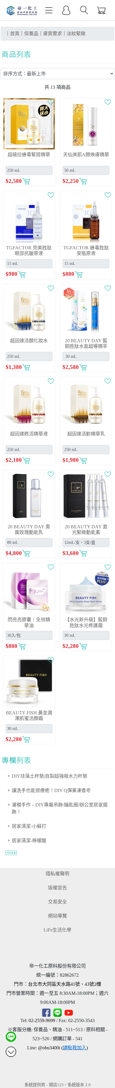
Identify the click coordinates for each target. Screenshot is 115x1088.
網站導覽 (57, 915)
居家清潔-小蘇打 (29, 826)
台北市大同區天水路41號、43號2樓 (64, 984)
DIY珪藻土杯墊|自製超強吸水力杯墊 (49, 776)
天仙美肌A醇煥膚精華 (86, 154)
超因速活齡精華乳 (86, 433)
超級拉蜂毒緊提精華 (29, 154)
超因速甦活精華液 (29, 433)
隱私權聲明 (57, 873)
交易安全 (57, 901)
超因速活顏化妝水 (29, 340)
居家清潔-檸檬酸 (29, 840)
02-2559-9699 (42, 1020)
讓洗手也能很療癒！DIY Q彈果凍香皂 (51, 790)
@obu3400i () (63, 1047)
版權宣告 (57, 887)
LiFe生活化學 (57, 929)
